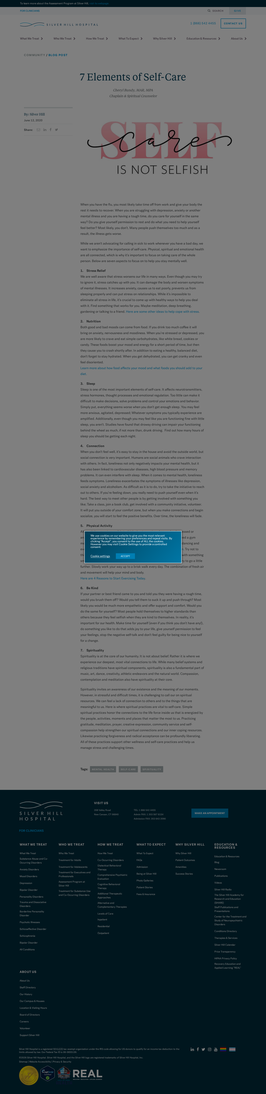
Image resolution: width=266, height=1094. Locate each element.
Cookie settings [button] (100, 556)
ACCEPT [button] (125, 556)
